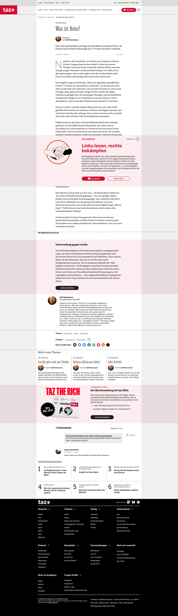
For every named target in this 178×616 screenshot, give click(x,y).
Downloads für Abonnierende (75, 590)
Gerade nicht (130, 139)
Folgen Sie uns (120, 502)
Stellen (93, 524)
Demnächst (95, 551)
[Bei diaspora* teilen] (98, 344)
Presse (93, 527)
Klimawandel (69, 534)
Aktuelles (94, 514)
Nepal (66, 518)
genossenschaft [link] (123, 3)
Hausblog (94, 518)
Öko (39, 518)
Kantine (41, 584)
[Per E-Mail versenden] (74, 344)
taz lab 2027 (95, 564)
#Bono (76, 333)
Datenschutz (104, 603)
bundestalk (42, 551)
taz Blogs (120, 551)
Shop (40, 588)
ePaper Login (69, 587)
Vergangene (95, 560)
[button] (139, 10)
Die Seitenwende (97, 521)
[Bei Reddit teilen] (103, 344)
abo (118, 514)
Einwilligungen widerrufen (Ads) (103, 606)
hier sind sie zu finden (79, 440)
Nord (40, 534)
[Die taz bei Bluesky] (133, 503)
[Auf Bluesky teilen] (84, 344)
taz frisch (67, 554)
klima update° (43, 557)
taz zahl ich (121, 521)
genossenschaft (123, 518)
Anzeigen (41, 591)
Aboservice (68, 584)
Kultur (40, 524)
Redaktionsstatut (106, 599)
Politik (40, 514)
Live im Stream (96, 557)
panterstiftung (122, 527)
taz (44, 502)
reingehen (42, 567)
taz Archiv (120, 561)
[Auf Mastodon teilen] (79, 344)
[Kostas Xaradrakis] (58, 451)
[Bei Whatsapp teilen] (93, 344)
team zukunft (69, 551)
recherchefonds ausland (126, 524)
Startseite (41, 17)
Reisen (40, 581)
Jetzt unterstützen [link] (67, 288)
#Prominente (68, 333)
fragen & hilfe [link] (65, 3)
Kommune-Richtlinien (121, 599)
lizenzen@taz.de (53, 602)
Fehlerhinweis (81, 340)
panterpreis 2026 (123, 531)
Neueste (113, 428)
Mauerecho (42, 560)
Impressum (113, 603)
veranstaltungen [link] (49, 3)
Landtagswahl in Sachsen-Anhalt (74, 526)
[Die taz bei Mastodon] (128, 503)
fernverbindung (44, 554)
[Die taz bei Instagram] (138, 503)
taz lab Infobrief (70, 560)
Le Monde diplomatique (126, 558)
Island (66, 514)
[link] (40, 9)
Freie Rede (42, 564)
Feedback (68, 580)
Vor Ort (93, 554)
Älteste (120, 428)
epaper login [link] (134, 3)
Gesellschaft (42, 521)
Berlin (40, 531)
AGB (121, 603)
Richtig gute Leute (71, 531)
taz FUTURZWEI (123, 555)
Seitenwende (128, 603)
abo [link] (115, 3)
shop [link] (57, 3)
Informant (94, 603)
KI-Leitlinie (135, 599)
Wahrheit (50, 17)
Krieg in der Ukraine (71, 521)
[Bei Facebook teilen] (89, 344)
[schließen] (138, 139)
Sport (40, 527)
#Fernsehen (84, 333)
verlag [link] (40, 3)
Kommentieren (70, 340)
